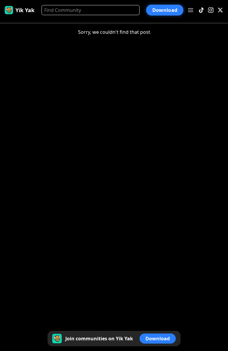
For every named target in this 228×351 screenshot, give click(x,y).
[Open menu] (190, 10)
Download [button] (164, 10)
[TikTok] (201, 10)
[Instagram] (211, 10)
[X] (220, 10)
